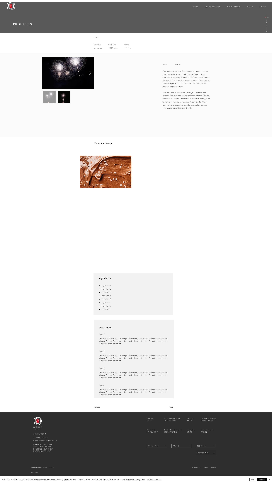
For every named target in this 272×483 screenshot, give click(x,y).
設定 (252, 480)
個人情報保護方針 (196, 467)
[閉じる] (269, 479)
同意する (262, 480)
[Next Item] (90, 73)
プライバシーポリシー (154, 480)
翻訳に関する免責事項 (210, 467)
